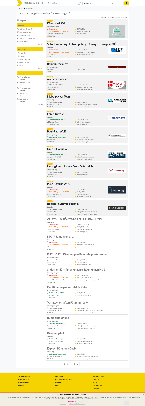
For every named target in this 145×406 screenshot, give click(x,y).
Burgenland (23, 53)
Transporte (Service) (22, 95)
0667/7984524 (82, 354)
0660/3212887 (82, 339)
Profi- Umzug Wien (59, 184)
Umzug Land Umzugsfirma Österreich (70, 166)
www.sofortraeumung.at (85, 54)
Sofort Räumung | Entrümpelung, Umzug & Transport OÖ (81, 44)
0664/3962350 (82, 154)
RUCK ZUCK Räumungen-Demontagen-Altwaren (77, 254)
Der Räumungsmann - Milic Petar (67, 287)
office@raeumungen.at (84, 229)
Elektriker (96, 389)
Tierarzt (95, 392)
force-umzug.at (82, 124)
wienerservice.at (57, 79)
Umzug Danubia (57, 149)
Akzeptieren (72, 401)
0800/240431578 (83, 224)
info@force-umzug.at (84, 122)
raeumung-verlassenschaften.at (87, 313)
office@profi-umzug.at (84, 194)
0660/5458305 (82, 102)
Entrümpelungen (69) (26, 29)
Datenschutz (59, 382)
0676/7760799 (82, 50)
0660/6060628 (82, 323)
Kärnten (22, 56)
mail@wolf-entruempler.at (86, 139)
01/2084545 (81, 189)
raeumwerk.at (81, 34)
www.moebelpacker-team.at (86, 107)
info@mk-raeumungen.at (85, 244)
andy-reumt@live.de (84, 277)
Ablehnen (63, 404)
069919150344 (82, 172)
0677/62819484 (82, 29)
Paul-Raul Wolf (56, 131)
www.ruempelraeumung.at (86, 328)
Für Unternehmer (24, 376)
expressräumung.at (83, 359)
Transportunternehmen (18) (28, 38)
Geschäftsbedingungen (63, 379)
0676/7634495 (82, 192)
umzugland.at (81, 177)
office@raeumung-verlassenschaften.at (90, 310)
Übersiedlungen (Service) (23, 78)
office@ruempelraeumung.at (86, 326)
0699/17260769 (82, 227)
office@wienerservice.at (85, 87)
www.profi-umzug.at (84, 196)
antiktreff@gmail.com (84, 264)
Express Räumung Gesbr (62, 348)
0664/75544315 (82, 308)
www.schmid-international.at (87, 214)
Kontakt (21, 385)
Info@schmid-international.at (87, 212)
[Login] (78, 3)
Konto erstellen (23, 382)
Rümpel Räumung (58, 317)
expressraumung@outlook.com (87, 356)
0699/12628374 (82, 293)
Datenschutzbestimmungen (77, 404)
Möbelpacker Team (59, 96)
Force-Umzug (55, 114)
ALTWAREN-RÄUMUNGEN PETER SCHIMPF (74, 218)
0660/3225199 (82, 85)
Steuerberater (97, 385)
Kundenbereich (23, 379)
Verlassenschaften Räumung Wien (68, 302)
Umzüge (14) (23, 41)
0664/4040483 (82, 69)
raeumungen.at (82, 231)
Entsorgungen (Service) (23, 100)
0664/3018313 (82, 260)
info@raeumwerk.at (83, 31)
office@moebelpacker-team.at (87, 104)
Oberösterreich (24, 62)
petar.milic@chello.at (84, 295)
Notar (95, 382)
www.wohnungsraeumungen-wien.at (89, 280)
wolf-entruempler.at (84, 142)
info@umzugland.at (83, 174)
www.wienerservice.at (84, 89)
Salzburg (22, 65)
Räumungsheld (56, 333)
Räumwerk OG (56, 23)
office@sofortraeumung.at (86, 52)
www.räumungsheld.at (84, 343)
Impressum (59, 376)
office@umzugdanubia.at (85, 157)
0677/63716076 (82, 119)
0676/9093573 (82, 262)
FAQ (56, 385)
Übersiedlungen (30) (26, 35)
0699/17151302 (82, 137)
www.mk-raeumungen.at (85, 247)
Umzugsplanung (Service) (23, 89)
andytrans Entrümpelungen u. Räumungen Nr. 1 (76, 269)
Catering (96, 379)
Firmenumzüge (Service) (23, 83)
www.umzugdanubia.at (85, 159)
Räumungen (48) (25, 32)
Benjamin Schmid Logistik (63, 203)
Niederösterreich (25, 59)
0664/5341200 (82, 209)
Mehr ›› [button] (40, 45)
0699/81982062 (82, 275)
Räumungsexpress (58, 64)
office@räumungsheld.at (85, 341)
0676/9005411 (82, 242)
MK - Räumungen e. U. (60, 236)
